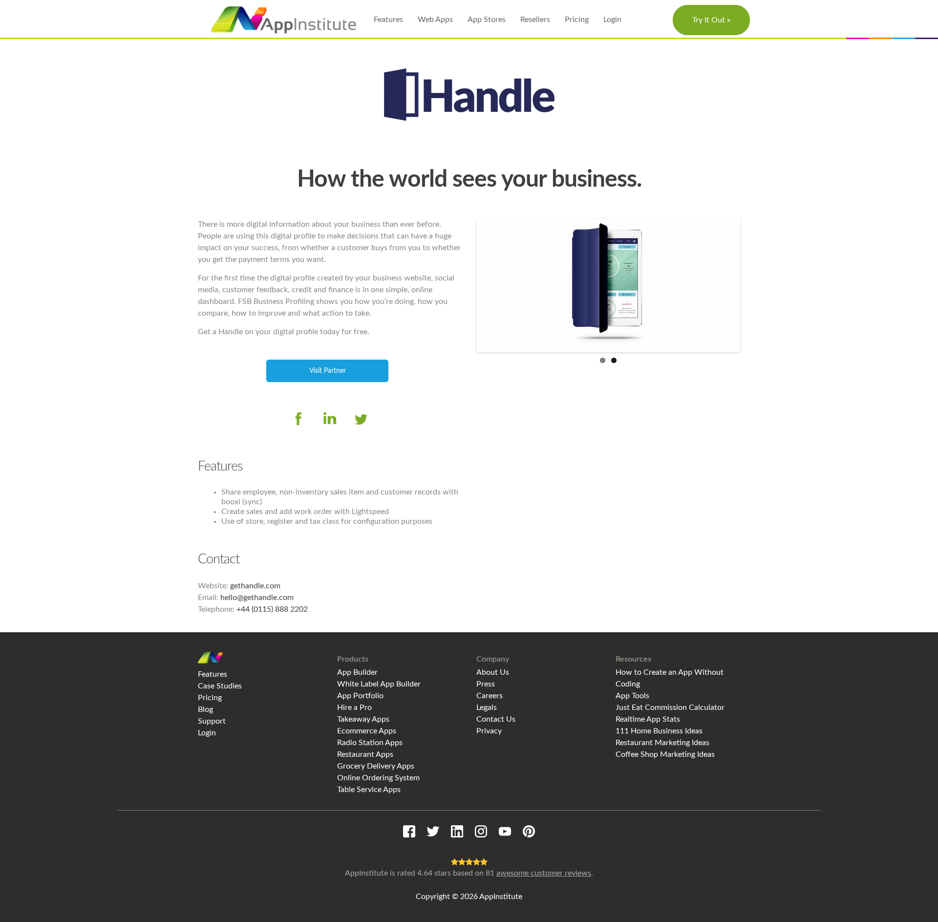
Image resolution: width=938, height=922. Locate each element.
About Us (492, 672)
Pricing (577, 19)
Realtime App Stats (648, 719)
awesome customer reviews (543, 873)
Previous (463, 285)
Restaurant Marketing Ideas (662, 743)
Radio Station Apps (370, 743)
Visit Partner (327, 370)
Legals (486, 707)
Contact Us (495, 719)
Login (612, 19)
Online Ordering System (378, 778)
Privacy (489, 731)
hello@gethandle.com (257, 597)
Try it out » (711, 20)
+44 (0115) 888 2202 (272, 609)
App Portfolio (360, 696)
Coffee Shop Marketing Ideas (665, 754)
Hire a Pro (354, 707)
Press (485, 684)
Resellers (535, 19)
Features (388, 19)
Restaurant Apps (365, 754)
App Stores (487, 19)
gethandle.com (255, 586)
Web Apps (435, 19)
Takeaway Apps (363, 719)
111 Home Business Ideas (659, 731)
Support (212, 721)
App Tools (632, 696)
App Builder (357, 672)
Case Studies (220, 686)
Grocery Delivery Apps (375, 766)
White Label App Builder (379, 684)
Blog (205, 709)
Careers (489, 696)
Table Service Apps (369, 789)
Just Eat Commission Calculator (670, 707)
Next (753, 285)
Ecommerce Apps (366, 731)
